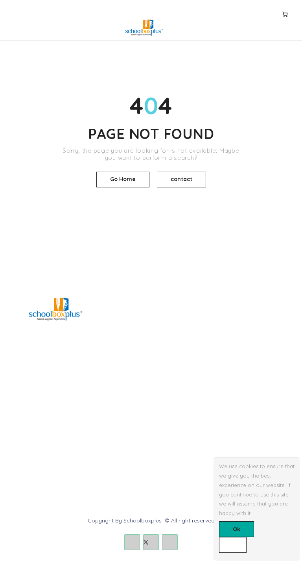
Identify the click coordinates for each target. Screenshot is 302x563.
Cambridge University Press (193, 370)
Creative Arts (173, 330)
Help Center (172, 421)
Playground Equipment (187, 357)
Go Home (123, 179)
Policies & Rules (177, 475)
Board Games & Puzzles (188, 317)
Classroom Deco (179, 343)
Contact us (171, 435)
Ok (236, 529)
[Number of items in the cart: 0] (285, 14)
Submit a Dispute (179, 461)
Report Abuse (174, 448)
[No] (233, 545)
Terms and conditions (37, 435)
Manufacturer (26, 461)
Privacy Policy (27, 448)
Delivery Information (35, 421)
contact (181, 179)
